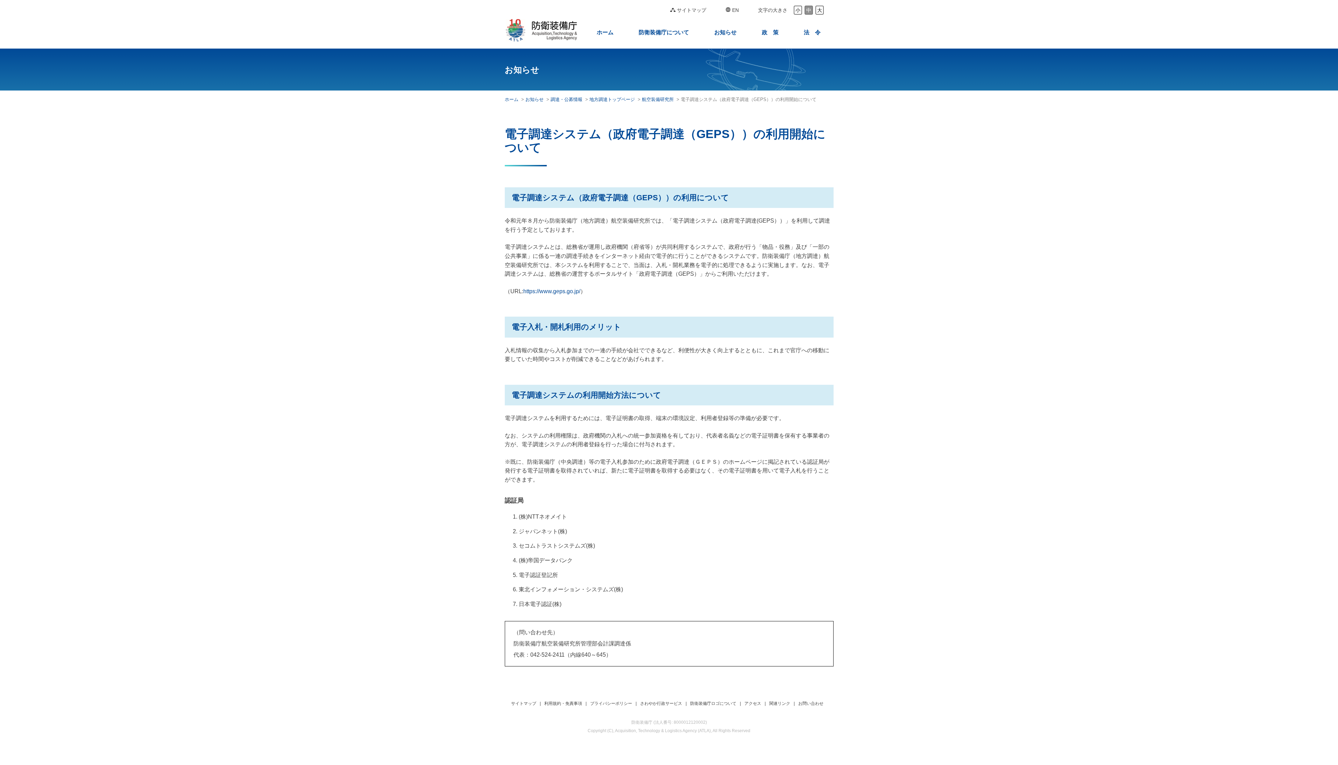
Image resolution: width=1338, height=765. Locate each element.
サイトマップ (691, 10)
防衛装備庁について (664, 32)
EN (735, 10)
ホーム (605, 32)
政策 (770, 32)
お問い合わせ (810, 703)
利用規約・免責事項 (563, 703)
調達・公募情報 (566, 99)
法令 (812, 32)
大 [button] (819, 10)
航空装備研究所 (658, 99)
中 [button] (808, 10)
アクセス (752, 703)
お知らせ (725, 32)
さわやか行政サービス (661, 703)
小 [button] (797, 10)
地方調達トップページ (612, 99)
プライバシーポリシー (611, 703)
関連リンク (779, 703)
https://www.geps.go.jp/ (551, 291)
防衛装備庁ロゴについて (713, 703)
